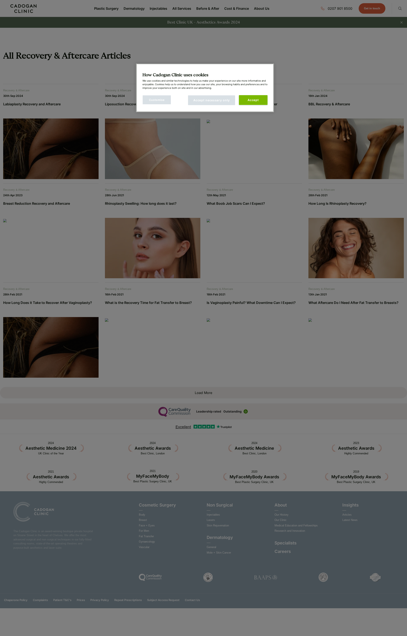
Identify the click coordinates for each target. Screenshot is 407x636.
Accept (253, 100)
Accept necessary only (211, 100)
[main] (205, 88)
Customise (157, 100)
